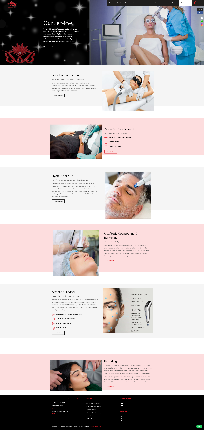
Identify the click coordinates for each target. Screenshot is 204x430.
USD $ (199, 9)
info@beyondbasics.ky (58, 405)
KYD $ (199, 12)
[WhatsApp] (202, 21)
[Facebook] (202, 17)
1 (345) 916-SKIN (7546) (58, 402)
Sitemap (92, 426)
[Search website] (201, 3)
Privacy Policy (98, 426)
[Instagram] (202, 24)
